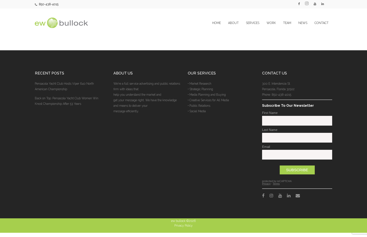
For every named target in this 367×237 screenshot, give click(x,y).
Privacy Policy (183, 225)
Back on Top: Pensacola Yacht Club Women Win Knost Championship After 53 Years (66, 101)
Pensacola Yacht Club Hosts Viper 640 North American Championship (64, 86)
